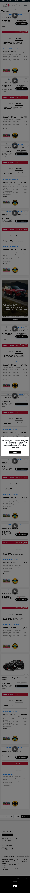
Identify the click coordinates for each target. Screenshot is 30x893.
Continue (15, 452)
